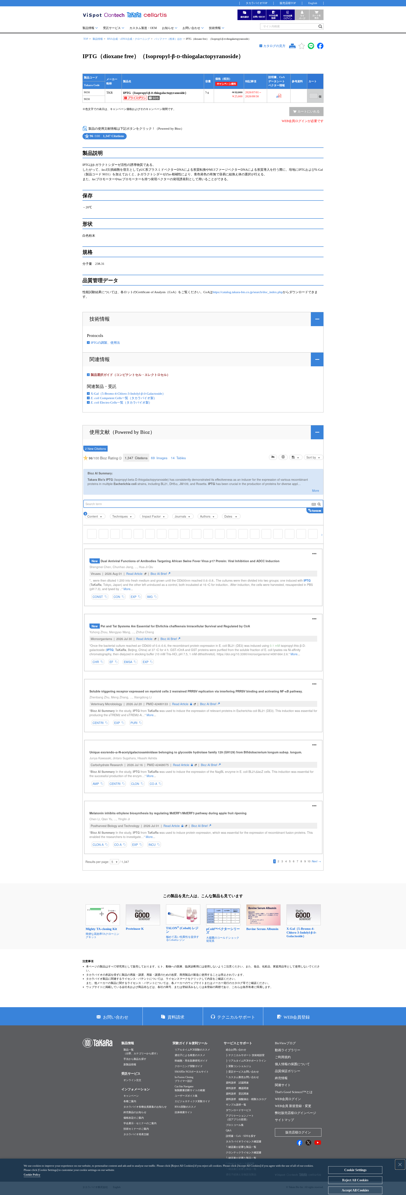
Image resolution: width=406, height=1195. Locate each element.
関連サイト (283, 1085)
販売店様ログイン (298, 1132)
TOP (85, 38)
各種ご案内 (129, 1101)
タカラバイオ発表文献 (136, 1134)
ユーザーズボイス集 (186, 1095)
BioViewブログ (285, 1043)
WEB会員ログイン (288, 1099)
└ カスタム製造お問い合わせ (242, 1077)
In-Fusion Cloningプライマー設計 (184, 1079)
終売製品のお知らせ (134, 1112)
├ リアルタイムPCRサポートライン (246, 1060)
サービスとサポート (238, 1043)
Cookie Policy (32, 1174)
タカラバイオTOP (256, 3)
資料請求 (175, 1017)
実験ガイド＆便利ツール (190, 1043)
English (312, 3)
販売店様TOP (288, 3)
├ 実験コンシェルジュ (238, 1066)
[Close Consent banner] (400, 1164)
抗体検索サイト (183, 1112)
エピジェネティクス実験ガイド (192, 1101)
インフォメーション (135, 1089)
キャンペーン (131, 1095)
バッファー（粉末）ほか (168, 38)
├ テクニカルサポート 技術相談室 (245, 1055)
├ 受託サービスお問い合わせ (242, 1071)
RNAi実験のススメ (185, 1106)
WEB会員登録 (297, 1017)
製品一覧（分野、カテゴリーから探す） (141, 1051)
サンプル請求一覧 (236, 1104)
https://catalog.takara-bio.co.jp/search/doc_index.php (248, 292)
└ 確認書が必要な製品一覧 (241, 1147)
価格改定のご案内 (133, 1117)
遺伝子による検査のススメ (190, 1055)
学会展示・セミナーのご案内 (139, 1123)
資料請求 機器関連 (237, 1088)
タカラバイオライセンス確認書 (243, 1141)
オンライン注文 (132, 1080)
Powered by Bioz (86, 139)
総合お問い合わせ (236, 1049)
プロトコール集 (235, 1125)
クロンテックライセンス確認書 (243, 1152)
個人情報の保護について (292, 1064)
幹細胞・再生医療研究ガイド (191, 1060)
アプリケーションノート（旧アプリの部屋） (240, 1117)
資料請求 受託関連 (237, 1093)
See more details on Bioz (119, 139)
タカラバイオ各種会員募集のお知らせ (145, 1106)
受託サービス (112, 28)
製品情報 (88, 28)
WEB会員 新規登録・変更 (293, 1106)
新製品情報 (129, 1064)
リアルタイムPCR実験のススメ (192, 1049)
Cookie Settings (355, 1170)
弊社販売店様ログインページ (295, 1113)
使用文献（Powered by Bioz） (122, 432)
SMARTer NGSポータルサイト (192, 1071)
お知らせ (168, 28)
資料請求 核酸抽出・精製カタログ (246, 1099)
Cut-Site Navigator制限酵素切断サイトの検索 (190, 1088)
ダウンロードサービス (238, 1110)
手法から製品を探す (134, 1059)
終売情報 (281, 1078)
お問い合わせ (191, 28)
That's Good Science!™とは (294, 1092)
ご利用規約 (283, 1057)
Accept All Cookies (355, 1190)
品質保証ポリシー (287, 1071)
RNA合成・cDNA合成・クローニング (128, 38)
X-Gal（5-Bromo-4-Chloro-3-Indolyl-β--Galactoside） (128, 393)
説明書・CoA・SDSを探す (241, 1136)
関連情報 (99, 359)
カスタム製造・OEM (143, 28)
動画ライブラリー (287, 1050)
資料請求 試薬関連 (237, 1082)
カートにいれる (309, 111)
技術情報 (215, 28)
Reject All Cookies (355, 1180)
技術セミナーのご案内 (136, 1128)
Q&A (229, 1130)
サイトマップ (284, 1120)
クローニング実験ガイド (189, 1066)
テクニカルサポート (236, 1017)
